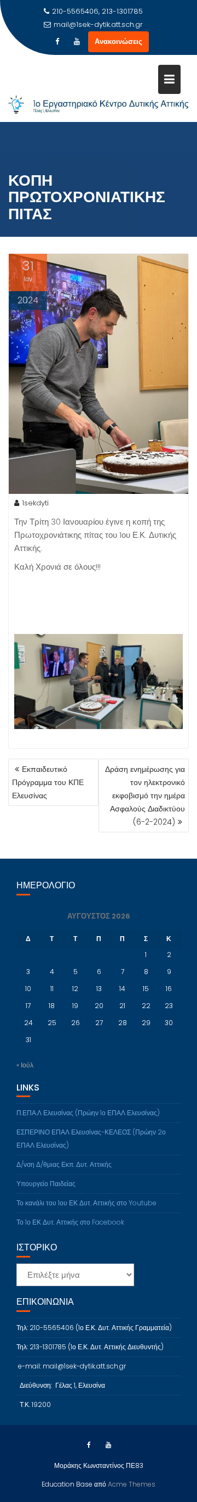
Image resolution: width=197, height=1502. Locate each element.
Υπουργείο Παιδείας (46, 1183)
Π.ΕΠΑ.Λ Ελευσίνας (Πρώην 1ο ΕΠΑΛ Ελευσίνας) (88, 1112)
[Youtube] (77, 42)
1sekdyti (35, 503)
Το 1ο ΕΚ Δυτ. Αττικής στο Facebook (70, 1222)
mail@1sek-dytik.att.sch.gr (98, 24)
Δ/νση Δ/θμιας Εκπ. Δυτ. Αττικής (64, 1164)
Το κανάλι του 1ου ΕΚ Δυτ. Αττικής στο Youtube (86, 1203)
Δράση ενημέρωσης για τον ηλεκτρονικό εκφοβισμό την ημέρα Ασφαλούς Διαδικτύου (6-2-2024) (145, 795)
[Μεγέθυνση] (168, 648)
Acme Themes (131, 1484)
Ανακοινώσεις (118, 41)
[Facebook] (57, 42)
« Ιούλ (24, 1065)
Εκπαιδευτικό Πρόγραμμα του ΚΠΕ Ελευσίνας (48, 782)
